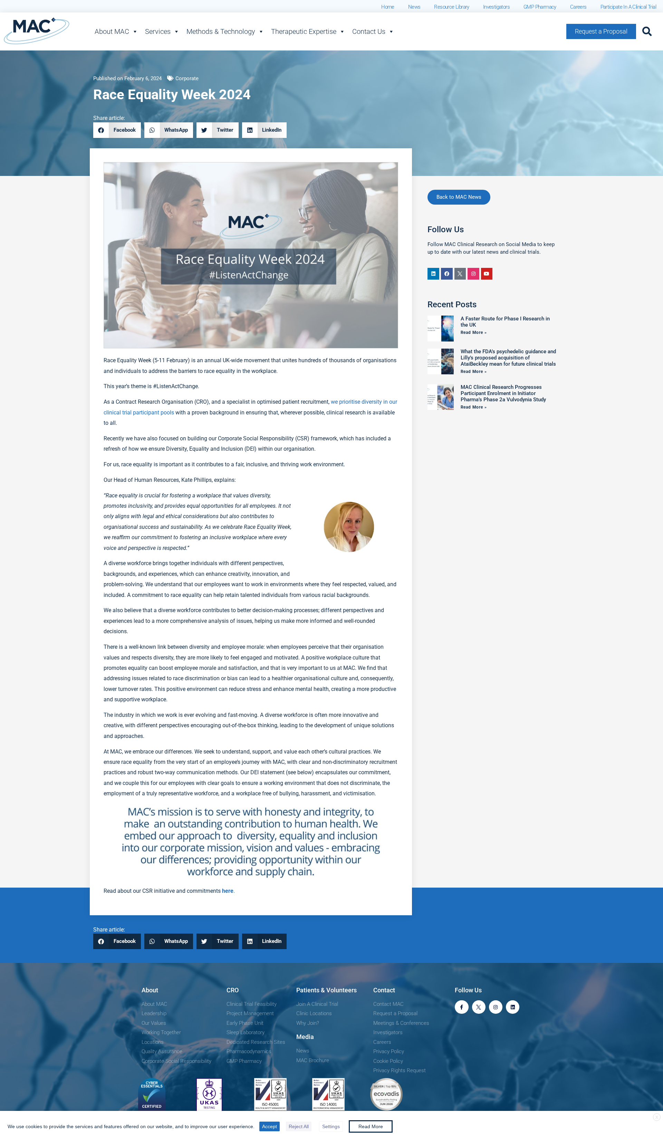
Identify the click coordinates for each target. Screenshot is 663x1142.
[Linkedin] (433, 274)
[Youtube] (487, 274)
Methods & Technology (220, 31)
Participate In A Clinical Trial (628, 7)
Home (387, 7)
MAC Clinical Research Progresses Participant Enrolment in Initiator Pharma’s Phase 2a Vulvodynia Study (503, 393)
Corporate (187, 78)
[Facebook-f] (461, 1007)
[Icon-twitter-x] (460, 274)
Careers (578, 7)
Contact (384, 990)
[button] (647, 31)
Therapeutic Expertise (303, 31)
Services (158, 31)
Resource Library (451, 7)
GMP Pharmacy (539, 7)
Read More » (474, 332)
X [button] (656, 1117)
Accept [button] (269, 1126)
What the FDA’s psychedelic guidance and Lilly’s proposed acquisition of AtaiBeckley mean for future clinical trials (508, 357)
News (414, 7)
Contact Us (368, 31)
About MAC (112, 31)
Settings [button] (331, 1126)
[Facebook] (447, 274)
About (150, 990)
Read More (370, 1126)
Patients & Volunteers (326, 990)
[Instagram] (473, 274)
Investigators (496, 7)
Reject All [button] (299, 1126)
